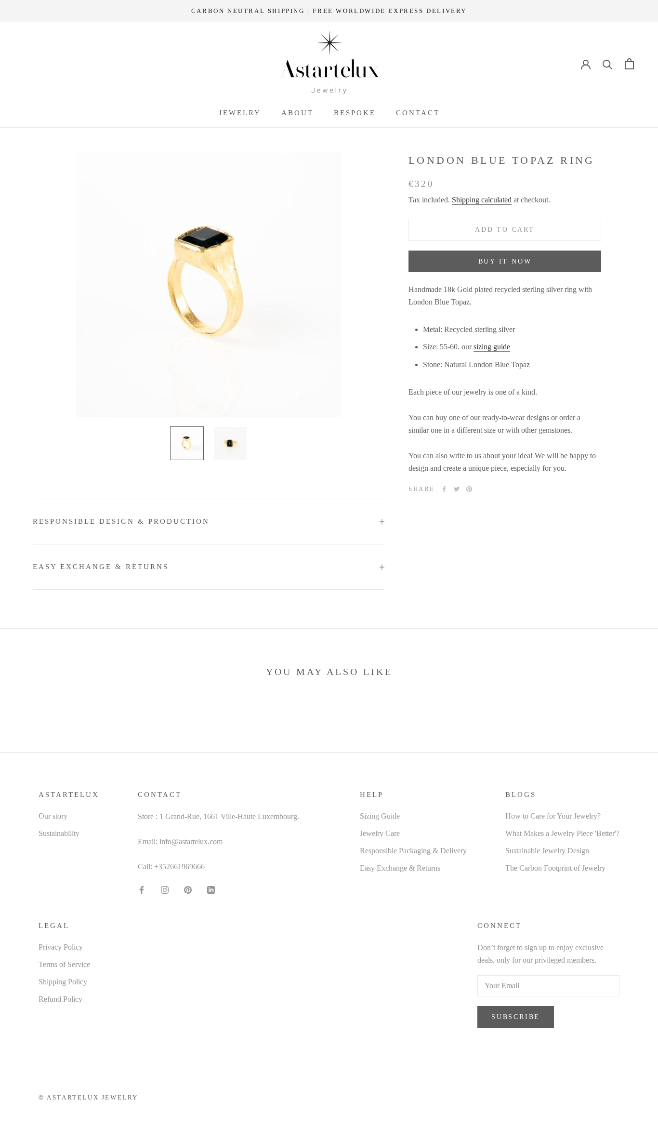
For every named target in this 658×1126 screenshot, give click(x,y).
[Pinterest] (469, 489)
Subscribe (515, 1016)
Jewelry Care (380, 833)
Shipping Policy (63, 982)
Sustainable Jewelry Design (547, 851)
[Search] (608, 64)
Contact (418, 113)
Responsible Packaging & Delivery (413, 851)
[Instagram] (165, 889)
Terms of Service (64, 964)
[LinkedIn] (211, 889)
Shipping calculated (482, 200)
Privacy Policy (61, 947)
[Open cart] (629, 63)
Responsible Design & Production (121, 521)
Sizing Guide (380, 816)
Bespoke (355, 113)
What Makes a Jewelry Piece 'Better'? (562, 833)
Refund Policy (60, 999)
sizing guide (492, 347)
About (297, 113)
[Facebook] (444, 489)
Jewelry (240, 113)
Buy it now (505, 261)
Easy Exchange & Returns (101, 566)
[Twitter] (457, 489)
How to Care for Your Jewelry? (553, 816)
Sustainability (59, 833)
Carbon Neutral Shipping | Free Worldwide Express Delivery (329, 10)
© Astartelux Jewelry (88, 1097)
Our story (53, 816)
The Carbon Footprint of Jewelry (555, 868)
